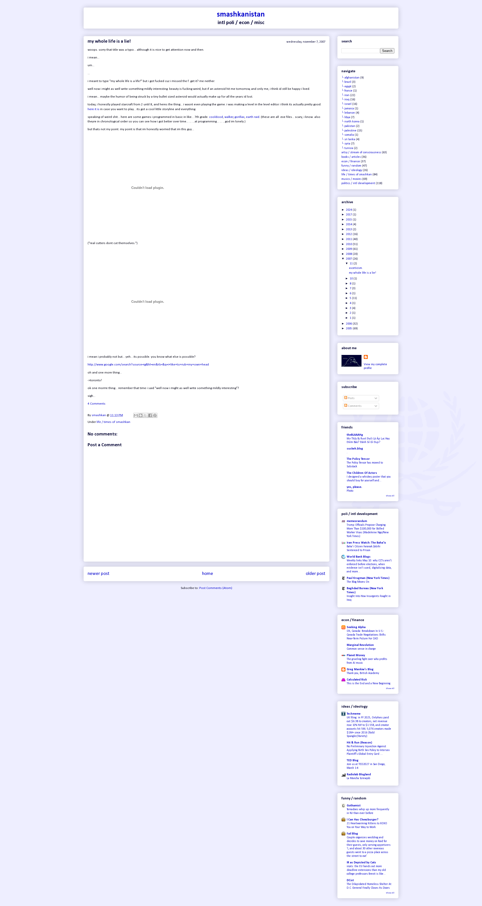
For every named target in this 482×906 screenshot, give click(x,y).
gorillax (239, 117)
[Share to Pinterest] (154, 415)
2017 (349, 214)
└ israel (346, 104)
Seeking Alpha (356, 627)
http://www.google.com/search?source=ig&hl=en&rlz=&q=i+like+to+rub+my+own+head (148, 364)
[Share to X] (145, 415)
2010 (349, 244)
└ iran (345, 95)
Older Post (315, 573)
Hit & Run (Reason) (359, 742)
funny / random (351, 165)
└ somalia (347, 134)
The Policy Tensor (358, 459)
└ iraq (345, 99)
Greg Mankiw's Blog (360, 669)
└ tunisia (347, 148)
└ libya (345, 117)
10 (351, 278)
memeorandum (357, 521)
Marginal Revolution (360, 645)
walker (228, 117)
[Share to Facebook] (150, 415)
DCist (350, 880)
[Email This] (135, 415)
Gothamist (353, 805)
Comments (354, 406)
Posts (350, 398)
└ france (346, 90)
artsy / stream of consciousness (361, 152)
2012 (349, 234)
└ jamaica (347, 108)
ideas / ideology (351, 170)
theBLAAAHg (355, 434)
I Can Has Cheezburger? (362, 819)
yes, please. (354, 487)
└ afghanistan (350, 77)
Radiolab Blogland (359, 774)
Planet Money (356, 655)
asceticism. (356, 268)
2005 (349, 328)
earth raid (252, 117)
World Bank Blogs (359, 556)
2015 (349, 219)
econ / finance (350, 161)
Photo (350, 490)
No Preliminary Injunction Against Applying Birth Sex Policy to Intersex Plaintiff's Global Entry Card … (368, 750)
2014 (349, 224)
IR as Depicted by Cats (361, 862)
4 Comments (96, 403)
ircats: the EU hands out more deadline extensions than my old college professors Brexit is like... (366, 870)
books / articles (351, 157)
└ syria (345, 143)
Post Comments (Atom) (215, 588)
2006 (349, 323)
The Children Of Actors (362, 473)
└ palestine (348, 130)
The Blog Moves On (358, 581)
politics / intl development (358, 183)
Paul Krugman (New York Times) (368, 578)
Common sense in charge (361, 648)
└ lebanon (348, 112)
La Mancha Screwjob (358, 778)
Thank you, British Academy (363, 673)
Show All (390, 496)
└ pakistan (348, 126)
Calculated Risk (357, 679)
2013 (349, 229)
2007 (349, 258)
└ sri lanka (348, 139)
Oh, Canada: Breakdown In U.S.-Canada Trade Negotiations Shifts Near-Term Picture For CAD (366, 635)
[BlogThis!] (140, 415)
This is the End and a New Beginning (368, 683)
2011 (349, 239)
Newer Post (98, 573)
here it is (93, 109)
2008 (349, 254)
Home (207, 573)
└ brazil (346, 82)
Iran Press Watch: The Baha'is (366, 542)
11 (351, 263)
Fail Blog (352, 833)
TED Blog (352, 760)
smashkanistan (241, 15)
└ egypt (346, 86)
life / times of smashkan (113, 422)
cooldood (216, 117)
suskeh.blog (355, 448)
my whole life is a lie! (362, 272)
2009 (349, 249)
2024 (349, 209)
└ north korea (350, 121)
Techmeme (353, 713)
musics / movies (351, 179)
